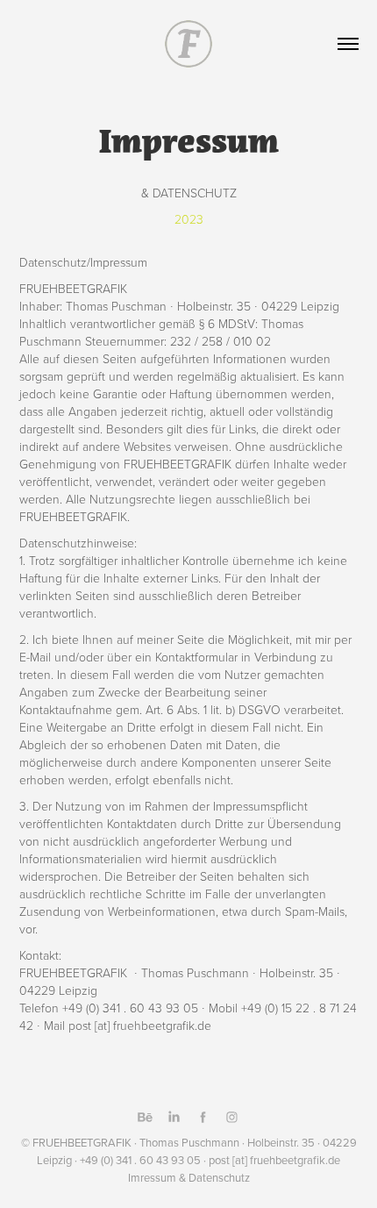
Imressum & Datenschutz (189, 1177)
